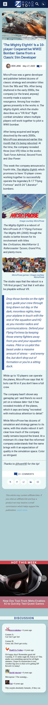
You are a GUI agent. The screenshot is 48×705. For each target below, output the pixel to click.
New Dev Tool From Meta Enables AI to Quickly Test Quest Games (24, 602)
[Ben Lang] (8, 66)
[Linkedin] (31, 481)
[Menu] (5, 4)
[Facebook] (17, 481)
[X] (10, 481)
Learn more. (22, 510)
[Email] (38, 481)
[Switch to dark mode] (43, 4)
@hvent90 (21, 463)
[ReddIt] (23, 481)
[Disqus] (24, 658)
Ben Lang (16, 66)
